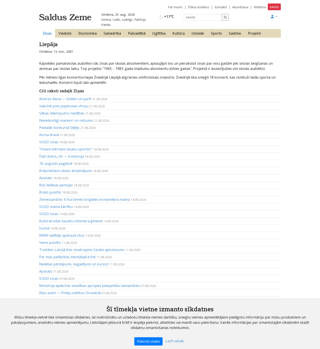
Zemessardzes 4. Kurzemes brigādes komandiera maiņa (84, 199)
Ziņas (47, 33)
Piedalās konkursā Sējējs (59, 127)
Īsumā (44, 228)
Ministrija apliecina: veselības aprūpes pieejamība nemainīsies (89, 285)
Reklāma (260, 7)
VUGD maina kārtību (56, 206)
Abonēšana (240, 7)
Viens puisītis (50, 242)
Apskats (45, 177)
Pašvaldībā (136, 33)
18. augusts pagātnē (55, 163)
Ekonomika (87, 33)
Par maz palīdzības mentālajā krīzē (67, 257)
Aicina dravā (49, 134)
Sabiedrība (112, 33)
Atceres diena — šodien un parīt (65, 98)
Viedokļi (65, 33)
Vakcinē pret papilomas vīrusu (64, 106)
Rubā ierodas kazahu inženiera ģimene (71, 221)
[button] (274, 16)
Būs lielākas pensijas (56, 185)
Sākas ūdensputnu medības (61, 113)
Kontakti (221, 7)
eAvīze (274, 7)
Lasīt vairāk (174, 341)
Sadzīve (235, 33)
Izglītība (158, 33)
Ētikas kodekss (198, 7)
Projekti (254, 33)
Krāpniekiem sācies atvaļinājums (65, 170)
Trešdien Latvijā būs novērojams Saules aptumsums (81, 249)
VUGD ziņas (48, 142)
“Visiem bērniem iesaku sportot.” (66, 149)
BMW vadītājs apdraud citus (61, 235)
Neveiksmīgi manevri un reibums (66, 120)
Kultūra (178, 33)
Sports (216, 33)
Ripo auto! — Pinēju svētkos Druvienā (70, 292)
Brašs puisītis (50, 192)
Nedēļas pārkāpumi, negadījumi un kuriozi (73, 264)
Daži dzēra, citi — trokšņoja (61, 156)
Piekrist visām (148, 341)
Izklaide (198, 33)
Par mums (175, 7)
